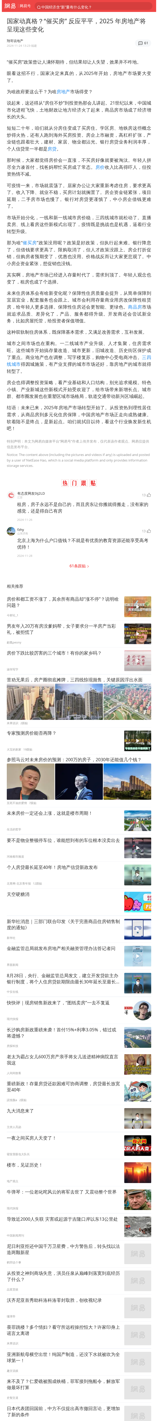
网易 (10, 6)
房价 (100, 167)
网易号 (25, 5)
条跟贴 (78, 566)
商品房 (135, 307)
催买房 (30, 243)
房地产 (63, 91)
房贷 (52, 149)
